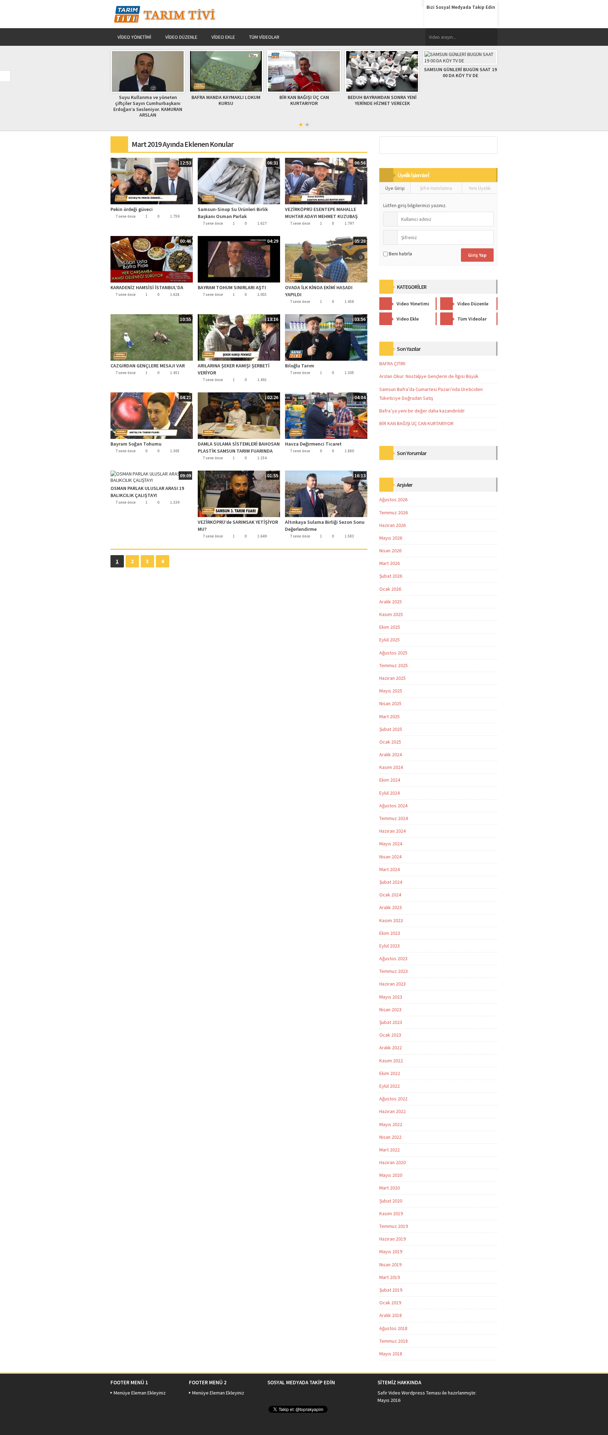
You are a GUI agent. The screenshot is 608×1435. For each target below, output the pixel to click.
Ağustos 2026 (393, 499)
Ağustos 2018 (393, 1328)
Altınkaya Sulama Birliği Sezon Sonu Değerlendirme (325, 525)
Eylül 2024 (389, 793)
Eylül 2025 (389, 639)
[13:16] (239, 337)
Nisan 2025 (390, 703)
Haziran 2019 (392, 1239)
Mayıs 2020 (390, 1175)
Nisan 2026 (390, 550)
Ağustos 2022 (393, 1098)
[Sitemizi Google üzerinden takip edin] (460, 19)
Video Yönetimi (134, 37)
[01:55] (239, 493)
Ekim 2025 (389, 627)
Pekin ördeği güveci (131, 209)
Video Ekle (223, 37)
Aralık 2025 (390, 601)
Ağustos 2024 (393, 805)
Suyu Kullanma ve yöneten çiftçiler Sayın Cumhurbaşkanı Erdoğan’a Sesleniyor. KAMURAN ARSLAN (147, 106)
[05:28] (326, 259)
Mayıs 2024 (390, 843)
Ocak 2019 (390, 1302)
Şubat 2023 (390, 1022)
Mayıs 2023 (390, 997)
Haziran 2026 (392, 525)
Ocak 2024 (390, 895)
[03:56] (326, 337)
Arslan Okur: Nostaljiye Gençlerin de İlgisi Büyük (429, 376)
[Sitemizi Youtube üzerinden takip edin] (473, 19)
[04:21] (151, 415)
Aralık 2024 (390, 754)
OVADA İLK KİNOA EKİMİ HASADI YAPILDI (319, 291)
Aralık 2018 (390, 1315)
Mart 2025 (389, 716)
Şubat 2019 (390, 1290)
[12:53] (151, 181)
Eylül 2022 (389, 1086)
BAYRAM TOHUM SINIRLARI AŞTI (232, 287)
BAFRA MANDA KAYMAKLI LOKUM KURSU (225, 100)
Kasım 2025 (391, 614)
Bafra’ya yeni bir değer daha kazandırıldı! (421, 411)
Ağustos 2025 (393, 653)
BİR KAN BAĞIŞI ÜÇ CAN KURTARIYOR (304, 100)
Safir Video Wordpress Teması (409, 1393)
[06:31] (239, 181)
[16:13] (326, 493)
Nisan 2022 (390, 1137)
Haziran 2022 (392, 1111)
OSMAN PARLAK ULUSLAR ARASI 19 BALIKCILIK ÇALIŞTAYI (147, 491)
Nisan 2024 (390, 856)
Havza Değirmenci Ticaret (313, 444)
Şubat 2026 (390, 576)
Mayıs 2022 (390, 1124)
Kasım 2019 (391, 1213)
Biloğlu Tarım (299, 365)
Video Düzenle (181, 37)
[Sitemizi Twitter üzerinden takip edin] (446, 19)
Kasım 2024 (391, 767)
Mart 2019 (389, 1277)
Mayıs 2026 (390, 538)
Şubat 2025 (390, 729)
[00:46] (151, 259)
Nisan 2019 (390, 1264)
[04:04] (326, 415)
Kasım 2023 (391, 920)
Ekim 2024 (389, 780)
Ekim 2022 (389, 1073)
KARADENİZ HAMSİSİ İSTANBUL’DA (146, 287)
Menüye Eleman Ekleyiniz (140, 1393)
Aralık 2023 (390, 907)
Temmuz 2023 (393, 971)
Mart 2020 (389, 1188)
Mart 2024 (389, 869)
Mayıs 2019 (390, 1251)
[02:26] (239, 415)
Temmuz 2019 (393, 1226)
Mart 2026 (389, 563)
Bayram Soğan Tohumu (136, 444)
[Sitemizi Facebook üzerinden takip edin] (433, 19)
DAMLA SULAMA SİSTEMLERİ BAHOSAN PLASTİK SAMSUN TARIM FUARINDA (239, 447)
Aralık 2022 (390, 1047)
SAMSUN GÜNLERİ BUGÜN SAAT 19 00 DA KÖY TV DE (460, 72)
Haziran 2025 (392, 678)
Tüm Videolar (264, 37)
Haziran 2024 (392, 831)
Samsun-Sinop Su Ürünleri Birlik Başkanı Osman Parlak (233, 212)
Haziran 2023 (392, 984)
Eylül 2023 (389, 946)
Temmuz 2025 (393, 665)
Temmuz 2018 (393, 1341)
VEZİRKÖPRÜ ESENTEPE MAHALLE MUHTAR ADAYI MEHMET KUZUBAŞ (321, 212)
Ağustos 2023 (393, 958)
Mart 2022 (389, 1150)
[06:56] (326, 181)
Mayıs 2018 (390, 1353)
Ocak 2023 (390, 1035)
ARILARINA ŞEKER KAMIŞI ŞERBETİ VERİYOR (234, 369)
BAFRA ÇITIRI (392, 363)
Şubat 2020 (390, 1201)
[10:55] (151, 337)
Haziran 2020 (392, 1162)
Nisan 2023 (390, 1009)
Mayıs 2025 (390, 691)
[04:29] (239, 259)
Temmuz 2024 (393, 818)
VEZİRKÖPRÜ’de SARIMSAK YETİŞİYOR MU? (238, 525)
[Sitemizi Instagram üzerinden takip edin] (486, 19)
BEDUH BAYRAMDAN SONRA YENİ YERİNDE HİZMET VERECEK (382, 100)
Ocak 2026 (390, 589)
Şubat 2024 (390, 882)
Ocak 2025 (390, 742)
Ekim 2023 (389, 933)
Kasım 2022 (391, 1060)
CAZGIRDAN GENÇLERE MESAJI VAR (147, 365)
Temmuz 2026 (393, 512)
